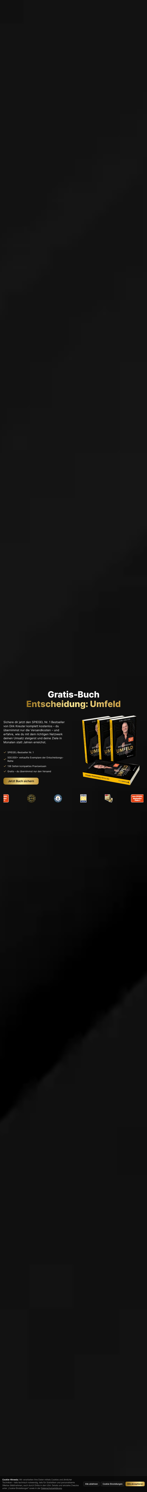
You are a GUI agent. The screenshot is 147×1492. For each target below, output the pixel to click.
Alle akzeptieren (135, 1484)
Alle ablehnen (91, 1484)
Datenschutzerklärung (51, 1488)
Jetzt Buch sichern (21, 781)
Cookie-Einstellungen (112, 1484)
